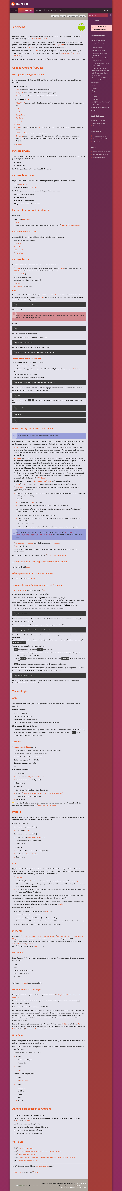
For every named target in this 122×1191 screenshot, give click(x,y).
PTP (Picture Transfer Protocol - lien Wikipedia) (38, 936)
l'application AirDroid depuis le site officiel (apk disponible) (43, 793)
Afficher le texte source (98, 120)
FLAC (28, 1121)
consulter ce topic (33, 1029)
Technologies (95, 82)
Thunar (80, 1024)
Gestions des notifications (100, 58)
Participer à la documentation (102, 151)
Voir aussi (93, 110)
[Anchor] (14, 27)
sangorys (46, 1166)
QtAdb (18, 127)
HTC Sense (75, 53)
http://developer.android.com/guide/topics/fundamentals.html (40, 1151)
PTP (42, 946)
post (78, 881)
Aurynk (18, 268)
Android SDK (30, 579)
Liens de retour (97, 126)
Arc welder (24, 484)
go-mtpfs (29, 944)
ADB (17, 96)
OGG (17, 1121)
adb (44, 590)
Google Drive (20, 115)
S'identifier (96, 20)
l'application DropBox (30, 854)
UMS (17, 89)
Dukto (19, 124)
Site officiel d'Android (26, 1148)
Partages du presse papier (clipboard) (100, 54)
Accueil (14, 10)
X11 (74, 369)
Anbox (16, 447)
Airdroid (17, 247)
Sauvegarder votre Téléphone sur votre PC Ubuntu (101, 79)
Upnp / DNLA (32, 187)
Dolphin (15, 1029)
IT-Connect (55, 543)
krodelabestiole (81, 1183)
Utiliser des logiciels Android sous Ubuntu (100, 64)
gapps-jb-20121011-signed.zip (42, 534)
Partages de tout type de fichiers (99, 44)
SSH (56, 295)
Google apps (65, 53)
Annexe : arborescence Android (100, 107)
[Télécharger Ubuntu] (55, 10)
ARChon (17, 484)
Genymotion (20, 487)
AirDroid (19, 121)
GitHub (23, 274)
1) (24, 102)
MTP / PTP (19, 93)
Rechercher (110, 15)
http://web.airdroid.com (36, 777)
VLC (19, 1070)
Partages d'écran (97, 60)
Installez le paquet (20, 590)
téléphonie (54, 16)
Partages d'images (97, 47)
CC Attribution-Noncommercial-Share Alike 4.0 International (73, 1186)
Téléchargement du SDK (27, 1154)
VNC (43, 297)
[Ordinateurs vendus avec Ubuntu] (61, 10)
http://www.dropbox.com (36, 837)
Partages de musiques (98, 50)
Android (64, 225)
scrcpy (61, 268)
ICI (25, 552)
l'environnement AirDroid (22, 747)
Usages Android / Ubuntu (98, 40)
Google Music (23, 184)
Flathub (36, 1172)
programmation (73, 16)
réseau (26, 99)
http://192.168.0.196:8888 (47, 805)
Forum (38, 10)
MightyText (19, 253)
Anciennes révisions (99, 123)
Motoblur (17, 55)
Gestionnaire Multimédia (100, 139)
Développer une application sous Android (100, 74)
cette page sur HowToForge (42, 481)
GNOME (17, 271)
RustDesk (17, 283)
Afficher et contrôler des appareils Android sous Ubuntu (101, 69)
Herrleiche (39, 1166)
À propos (48, 10)
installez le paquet (18, 944)
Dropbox (19, 112)
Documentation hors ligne (100, 154)
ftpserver (19, 877)
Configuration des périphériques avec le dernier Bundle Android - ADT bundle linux (47, 1157)
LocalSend (20, 103)
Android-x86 (20, 543)
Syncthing (19, 136)
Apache (35, 51)
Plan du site (96, 141)
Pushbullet (19, 118)
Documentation (26, 10)
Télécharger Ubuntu (99, 157)
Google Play (60, 44)
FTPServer (35, 881)
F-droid (30, 47)
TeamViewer (18, 286)
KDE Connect (20, 133)
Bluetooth (19, 144)
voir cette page (74, 225)
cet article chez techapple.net (57, 555)
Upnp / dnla (95, 104)
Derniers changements (99, 136)
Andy (17, 546)
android (82, 16)
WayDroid (17, 458)
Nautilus (60, 904)
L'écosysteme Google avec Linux (27, 1160)
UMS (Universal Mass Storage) (101, 102)
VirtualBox (32, 502)
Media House (23, 1081)
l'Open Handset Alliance (39, 38)
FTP (17, 109)
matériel (63, 16)
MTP (37, 946)
